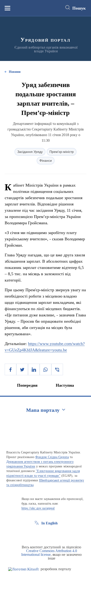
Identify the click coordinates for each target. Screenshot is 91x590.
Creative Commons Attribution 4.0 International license (49, 552)
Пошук (79, 8)
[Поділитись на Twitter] (22, 369)
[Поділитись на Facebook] (10, 369)
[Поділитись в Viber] (57, 369)
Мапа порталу (43, 410)
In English (49, 523)
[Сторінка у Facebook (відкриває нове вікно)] (36, 533)
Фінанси (45, 160)
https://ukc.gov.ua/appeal (38, 508)
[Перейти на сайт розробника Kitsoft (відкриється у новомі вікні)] (23, 569)
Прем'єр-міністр (61, 152)
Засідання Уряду (30, 152)
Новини (15, 72)
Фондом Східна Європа (52, 457)
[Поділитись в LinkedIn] (33, 369)
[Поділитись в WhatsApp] (45, 369)
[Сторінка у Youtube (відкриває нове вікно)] (54, 533)
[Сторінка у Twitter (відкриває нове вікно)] (45, 533)
